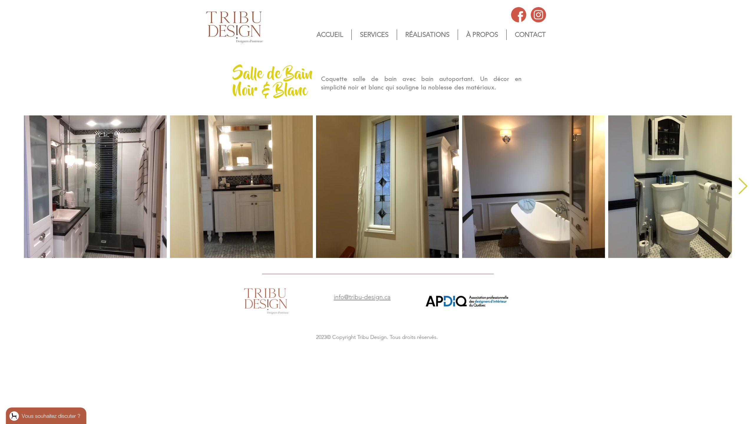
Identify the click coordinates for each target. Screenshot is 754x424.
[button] (482, 34)
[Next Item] (743, 186)
